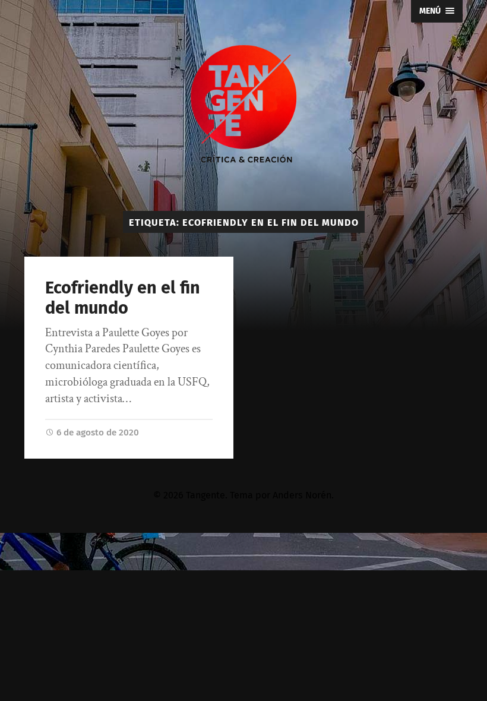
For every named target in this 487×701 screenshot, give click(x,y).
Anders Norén (302, 495)
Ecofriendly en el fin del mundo (122, 298)
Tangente (205, 495)
